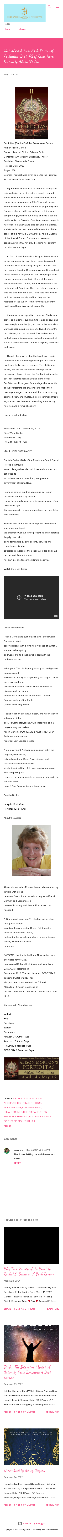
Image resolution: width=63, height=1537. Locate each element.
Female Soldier (13, 1112)
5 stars (17, 1098)
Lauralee (18, 1149)
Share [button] (7, 1126)
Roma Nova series (40, 1116)
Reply (17, 1162)
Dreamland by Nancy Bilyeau (24, 1470)
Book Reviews (12, 1107)
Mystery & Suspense (16, 1116)
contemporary (32, 1107)
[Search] (49, 6)
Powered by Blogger (33, 1523)
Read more (52, 1308)
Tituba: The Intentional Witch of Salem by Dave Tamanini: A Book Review (28, 1372)
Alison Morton (32, 1098)
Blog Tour (34, 1103)
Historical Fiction (35, 1112)
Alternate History (15, 1103)
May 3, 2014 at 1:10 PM (38, 1149)
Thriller (29, 1121)
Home (7, 28)
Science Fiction (13, 1121)
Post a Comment (24, 1308)
